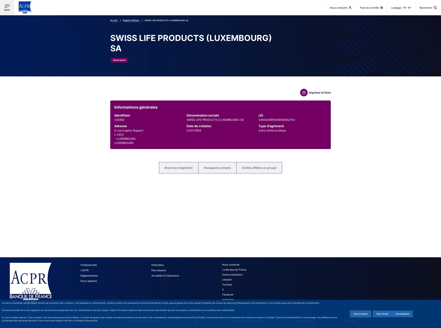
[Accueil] (31, 283)
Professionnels (89, 264)
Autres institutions (232, 274)
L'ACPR (85, 270)
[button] (428, 7)
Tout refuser (382, 314)
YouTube (227, 284)
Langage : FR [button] (398, 7)
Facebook (227, 294)
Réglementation (89, 275)
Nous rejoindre (89, 280)
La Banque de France (234, 269)
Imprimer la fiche (320, 92)
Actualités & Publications (165, 275)
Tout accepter (360, 314)
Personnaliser (402, 314)
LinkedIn (227, 279)
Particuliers (157, 264)
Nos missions (158, 270)
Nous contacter (231, 264)
